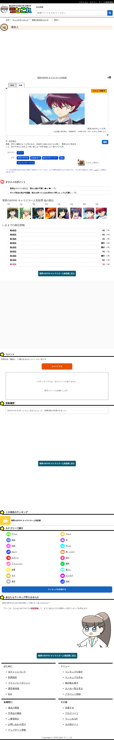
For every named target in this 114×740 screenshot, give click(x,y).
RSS (10, 694)
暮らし (68, 569)
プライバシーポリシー (19, 683)
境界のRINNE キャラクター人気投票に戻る (57, 273)
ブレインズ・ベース (26, 163)
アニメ (20, 153)
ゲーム (14, 534)
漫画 (62, 158)
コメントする (57, 366)
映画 (13, 546)
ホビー (14, 552)
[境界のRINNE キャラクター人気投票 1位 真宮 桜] (12, 213)
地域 (67, 581)
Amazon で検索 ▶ (99, 91)
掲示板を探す (71, 683)
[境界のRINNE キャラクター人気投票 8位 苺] (88, 213)
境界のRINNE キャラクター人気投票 (46, 20)
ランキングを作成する (57, 589)
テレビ (68, 546)
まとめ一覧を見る (74, 688)
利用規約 (12, 677)
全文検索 (39, 7)
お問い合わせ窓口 (17, 724)
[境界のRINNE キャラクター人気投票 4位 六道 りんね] (50, 213)
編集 (105, 142)
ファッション (17, 564)
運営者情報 (13, 688)
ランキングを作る (74, 677)
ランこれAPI (71, 719)
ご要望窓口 (13, 719)
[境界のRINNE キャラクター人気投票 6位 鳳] (76, 213)
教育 (13, 581)
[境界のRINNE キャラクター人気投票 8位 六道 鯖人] (101, 213)
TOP (7, 20)
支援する (69, 708)
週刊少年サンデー (50, 158)
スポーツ (15, 558)
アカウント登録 (73, 694)
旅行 (67, 558)
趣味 (67, 564)
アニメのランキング (20, 20)
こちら (96, 170)
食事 (13, 569)
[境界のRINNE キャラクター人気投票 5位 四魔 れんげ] (63, 213)
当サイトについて (17, 672)
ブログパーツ (71, 713)
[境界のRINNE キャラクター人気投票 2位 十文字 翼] (38, 213)
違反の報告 (13, 708)
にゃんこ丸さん (92, 163)
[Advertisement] (57, 52)
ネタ (13, 575)
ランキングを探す (74, 672)
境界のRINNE (23, 158)
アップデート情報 (17, 730)
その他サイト (71, 724)
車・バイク (70, 552)
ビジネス (69, 575)
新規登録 (34, 608)
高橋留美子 (35, 158)
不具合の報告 (14, 713)
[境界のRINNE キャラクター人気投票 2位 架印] (25, 213)
